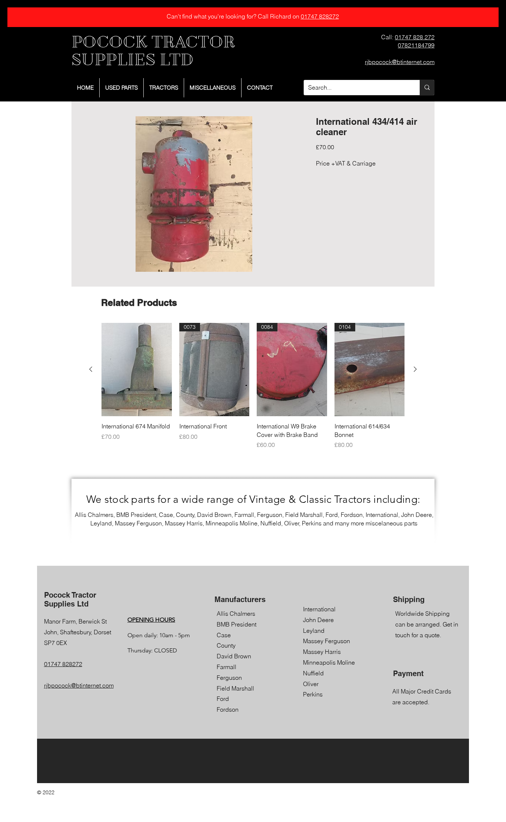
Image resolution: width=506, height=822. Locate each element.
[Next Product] (415, 369)
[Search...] (427, 87)
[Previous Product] (90, 369)
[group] (253, 386)
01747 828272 (320, 16)
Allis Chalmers (236, 613)
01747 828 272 (415, 37)
